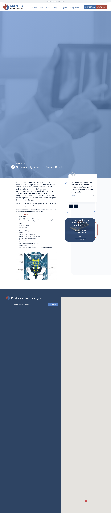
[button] (76, 206)
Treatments (63, 7)
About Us (34, 7)
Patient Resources (74, 7)
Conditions (49, 7)
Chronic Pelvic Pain (24, 214)
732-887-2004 (80, 232)
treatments (20, 163)
